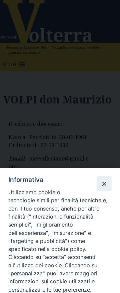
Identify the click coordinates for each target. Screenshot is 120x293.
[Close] (104, 183)
